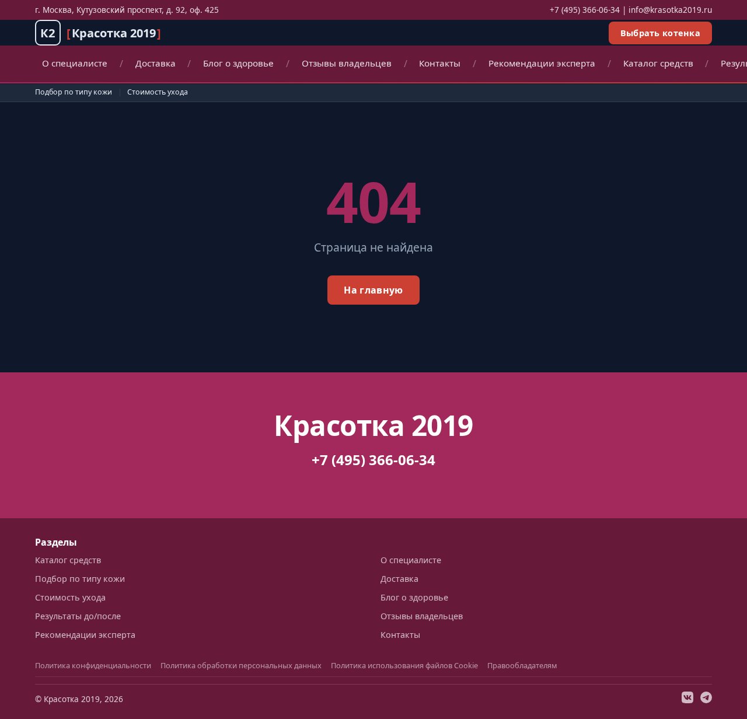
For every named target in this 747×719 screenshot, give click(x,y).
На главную (373, 290)
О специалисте (74, 63)
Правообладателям (522, 665)
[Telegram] (706, 699)
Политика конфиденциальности (93, 665)
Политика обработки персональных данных (241, 665)
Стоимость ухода (157, 92)
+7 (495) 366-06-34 (585, 9)
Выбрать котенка (660, 33)
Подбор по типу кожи (73, 92)
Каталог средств (658, 63)
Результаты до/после (78, 616)
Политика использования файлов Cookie (404, 665)
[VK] (687, 699)
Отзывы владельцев (347, 63)
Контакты (439, 63)
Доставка (155, 63)
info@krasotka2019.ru (670, 9)
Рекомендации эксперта (541, 63)
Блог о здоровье (238, 63)
